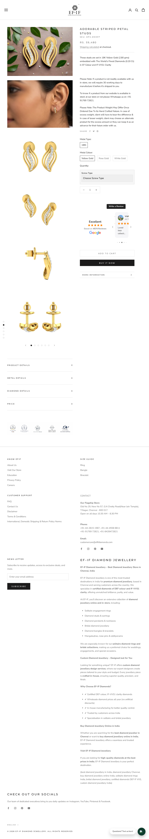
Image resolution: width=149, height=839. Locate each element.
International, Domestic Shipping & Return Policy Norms (34, 521)
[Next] (54, 345)
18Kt (83, 145)
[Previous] (25, 345)
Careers (11, 485)
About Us (11, 465)
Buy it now (107, 263)
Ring (82, 465)
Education (12, 475)
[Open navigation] (6, 10)
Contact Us (12, 506)
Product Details (18, 365)
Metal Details (16, 378)
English (11, 825)
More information (93, 275)
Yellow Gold (87, 158)
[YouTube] (102, 549)
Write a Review (116, 206)
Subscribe (18, 586)
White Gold (120, 158)
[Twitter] (94, 131)
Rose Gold (104, 158)
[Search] (136, 9)
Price (11, 404)
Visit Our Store (14, 470)
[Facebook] (90, 131)
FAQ (9, 501)
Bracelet (84, 475)
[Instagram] (88, 549)
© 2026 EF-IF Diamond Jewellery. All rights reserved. (40, 831)
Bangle (83, 470)
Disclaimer (12, 511)
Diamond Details (18, 391)
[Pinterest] (97, 131)
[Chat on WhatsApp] (142, 832)
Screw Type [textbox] (87, 173)
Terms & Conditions (16, 516)
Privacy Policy (14, 480)
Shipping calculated (89, 47)
